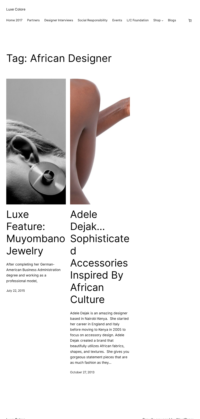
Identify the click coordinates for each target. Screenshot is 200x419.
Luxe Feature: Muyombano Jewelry (35, 232)
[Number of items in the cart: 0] (190, 20)
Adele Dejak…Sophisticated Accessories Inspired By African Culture (99, 257)
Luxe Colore (15, 9)
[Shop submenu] (162, 20)
